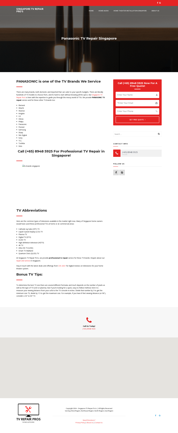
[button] (89, 366)
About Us (155, 11)
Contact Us (99, 423)
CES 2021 (62, 266)
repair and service (23, 261)
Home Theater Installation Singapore (130, 11)
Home (91, 11)
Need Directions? (89, 420)
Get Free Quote (136, 119)
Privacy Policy (80, 423)
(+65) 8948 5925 (89, 329)
